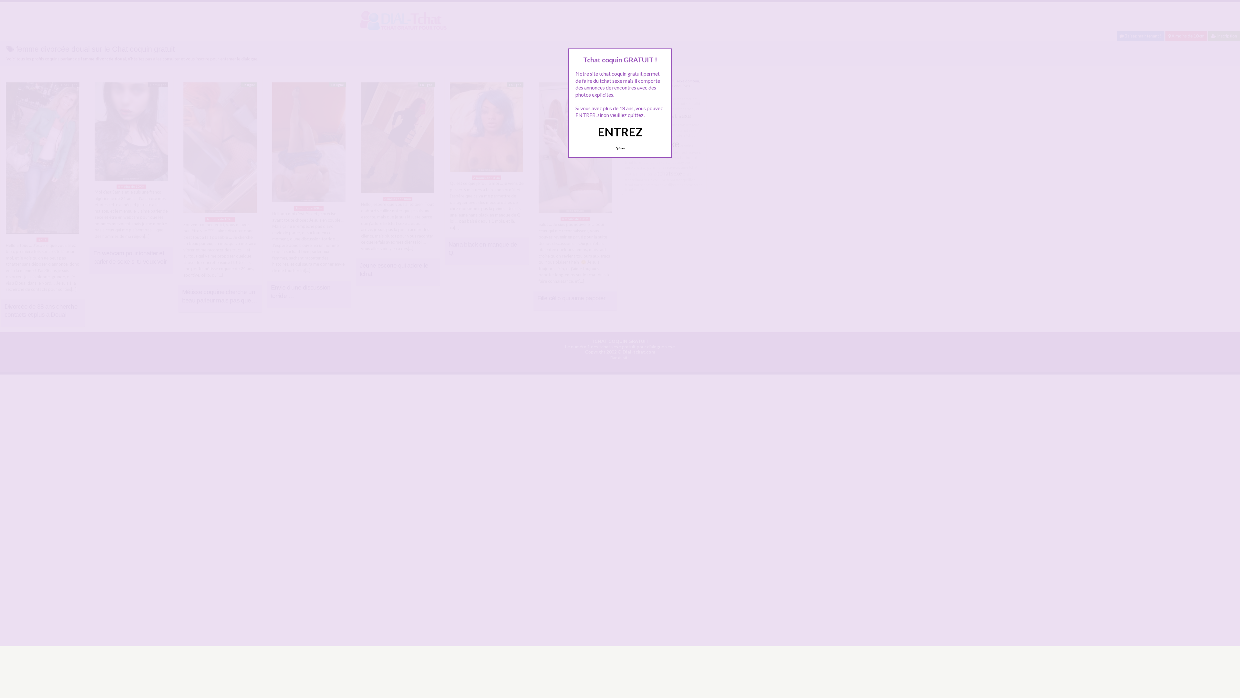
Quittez (620, 148)
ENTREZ (620, 132)
